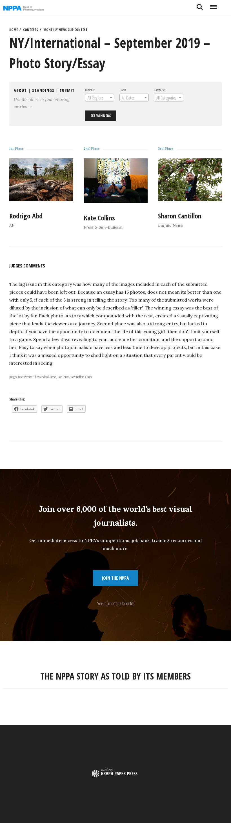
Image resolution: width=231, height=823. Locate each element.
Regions (89, 89)
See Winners (100, 115)
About (20, 90)
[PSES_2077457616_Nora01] (115, 201)
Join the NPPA (115, 578)
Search (200, 5)
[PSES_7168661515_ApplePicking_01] (190, 199)
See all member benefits (115, 603)
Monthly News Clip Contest (65, 29)
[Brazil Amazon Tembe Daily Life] (41, 199)
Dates (122, 89)
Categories (159, 89)
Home (13, 29)
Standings (43, 90)
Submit (67, 90)
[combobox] (99, 97)
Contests (30, 29)
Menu (213, 5)
